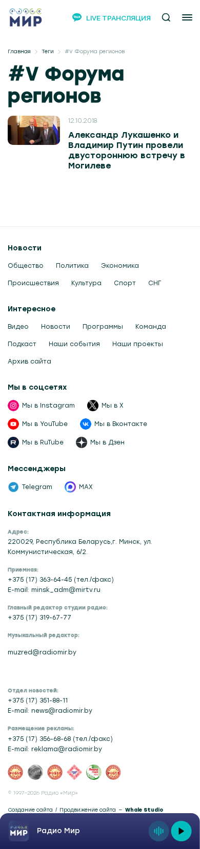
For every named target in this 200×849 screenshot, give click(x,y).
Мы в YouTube (45, 424)
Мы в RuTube (43, 442)
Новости (55, 326)
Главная (19, 52)
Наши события (74, 344)
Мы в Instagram (48, 405)
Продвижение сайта (87, 810)
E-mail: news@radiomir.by (50, 710)
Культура (86, 283)
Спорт (125, 283)
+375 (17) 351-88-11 (38, 700)
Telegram (37, 487)
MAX (86, 487)
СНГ (154, 283)
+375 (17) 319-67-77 (39, 617)
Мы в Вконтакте (120, 424)
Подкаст (22, 344)
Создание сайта (30, 810)
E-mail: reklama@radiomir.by (55, 749)
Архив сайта (29, 361)
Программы (103, 326)
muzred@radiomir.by (42, 652)
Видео (18, 326)
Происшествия (33, 283)
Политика (72, 265)
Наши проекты (137, 344)
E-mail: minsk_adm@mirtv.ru (54, 589)
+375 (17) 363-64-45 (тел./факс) (61, 579)
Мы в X (113, 405)
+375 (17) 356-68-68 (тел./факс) (60, 738)
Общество (26, 265)
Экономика (120, 265)
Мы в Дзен (107, 442)
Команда (150, 326)
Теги (48, 52)
